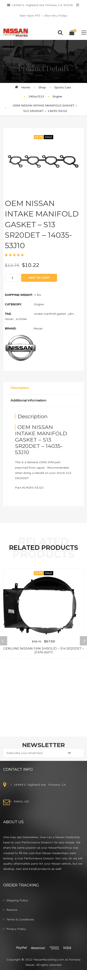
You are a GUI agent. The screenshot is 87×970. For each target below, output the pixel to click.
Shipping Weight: (19, 295)
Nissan (38, 328)
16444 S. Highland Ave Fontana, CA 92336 (42, 5)
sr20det (21, 319)
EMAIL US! (21, 801)
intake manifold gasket (50, 314)
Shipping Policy (17, 900)
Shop (42, 87)
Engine (57, 96)
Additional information (28, 400)
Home (25, 87)
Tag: (8, 314)
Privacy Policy (16, 929)
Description (20, 388)
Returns (11, 910)
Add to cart (39, 277)
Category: (13, 304)
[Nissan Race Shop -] (15, 32)
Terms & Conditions (20, 919)
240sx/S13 (36, 96)
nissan (9, 319)
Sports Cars (62, 87)
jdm (71, 314)
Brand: (10, 328)
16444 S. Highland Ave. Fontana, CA (40, 784)
